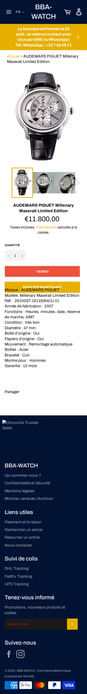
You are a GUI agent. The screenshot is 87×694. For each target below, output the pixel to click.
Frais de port (46, 227)
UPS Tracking (17, 584)
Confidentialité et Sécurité (27, 483)
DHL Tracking (17, 568)
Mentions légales (19, 491)
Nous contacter (18, 545)
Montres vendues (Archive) (29, 498)
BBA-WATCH (43, 11)
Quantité (12, 245)
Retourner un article (22, 537)
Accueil (13, 56)
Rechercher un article (23, 530)
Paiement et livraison (23, 522)
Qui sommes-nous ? (23, 475)
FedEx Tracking (18, 576)
